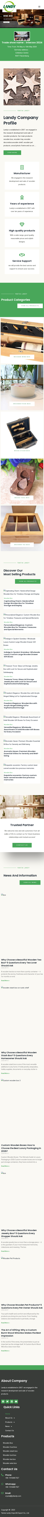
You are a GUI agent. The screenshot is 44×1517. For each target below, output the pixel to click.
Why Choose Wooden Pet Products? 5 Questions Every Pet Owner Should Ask (22, 1306)
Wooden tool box (9, 1455)
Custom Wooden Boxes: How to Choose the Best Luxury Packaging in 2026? (21, 1148)
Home (7, 1414)
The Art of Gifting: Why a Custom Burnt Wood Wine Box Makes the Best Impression (21, 1332)
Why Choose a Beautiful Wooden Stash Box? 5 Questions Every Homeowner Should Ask (19, 1055)
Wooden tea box (9, 1459)
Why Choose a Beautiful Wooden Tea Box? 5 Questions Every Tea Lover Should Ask (21, 962)
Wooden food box (10, 1447)
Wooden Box (8, 1443)
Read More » (5, 980)
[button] (3, 18)
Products (8, 1422)
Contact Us (9, 1431)
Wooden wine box (10, 1463)
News (7, 1426)
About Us (8, 1418)
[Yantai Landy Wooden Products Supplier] (9, 6)
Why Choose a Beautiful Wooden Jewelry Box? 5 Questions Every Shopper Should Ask (19, 1233)
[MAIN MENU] (39, 6)
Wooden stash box (10, 1451)
